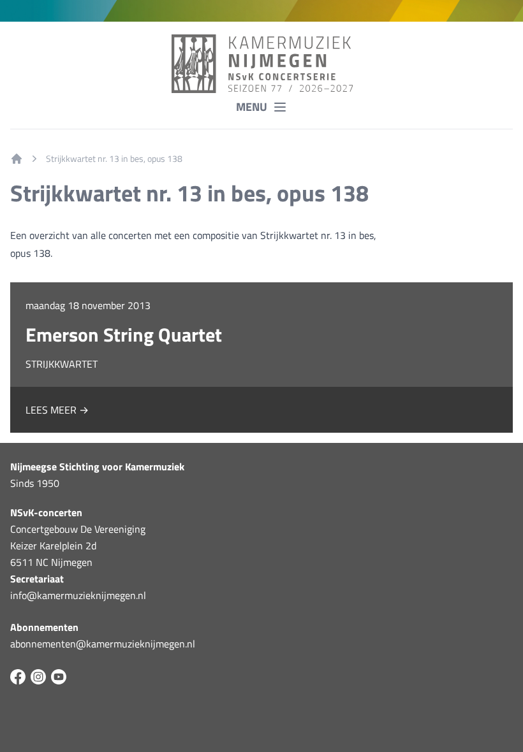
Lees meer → (57, 409)
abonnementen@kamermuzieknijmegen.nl (102, 643)
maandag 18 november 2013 (88, 305)
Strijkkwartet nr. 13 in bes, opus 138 (114, 158)
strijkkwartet (62, 364)
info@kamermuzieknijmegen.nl (78, 595)
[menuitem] (16, 158)
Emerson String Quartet (124, 334)
